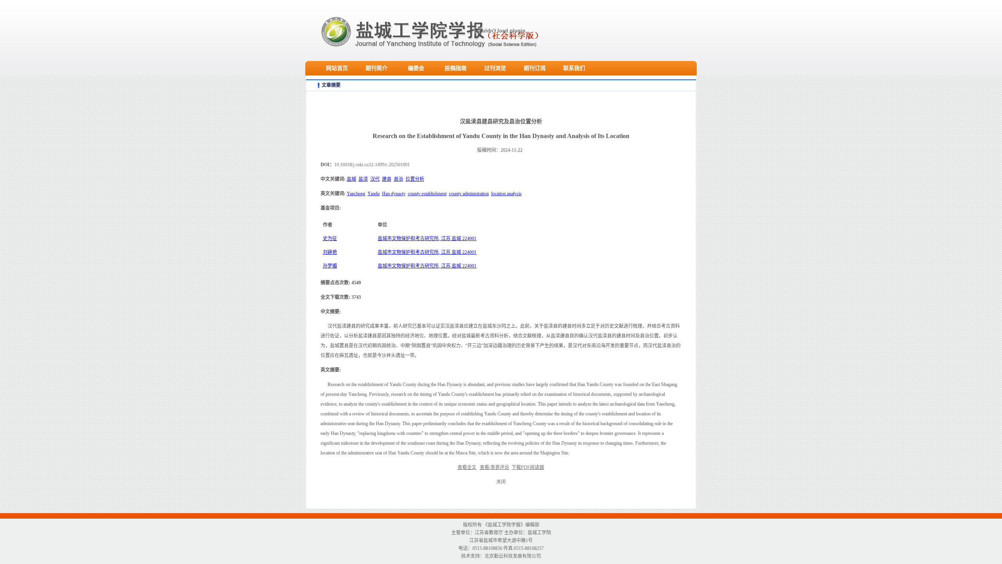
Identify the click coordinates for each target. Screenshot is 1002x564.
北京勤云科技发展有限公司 (513, 556)
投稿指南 (456, 68)
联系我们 (574, 68)
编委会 (416, 68)
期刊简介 (376, 68)
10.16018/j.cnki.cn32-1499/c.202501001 (372, 164)
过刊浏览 (495, 68)
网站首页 (337, 68)
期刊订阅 (535, 68)
